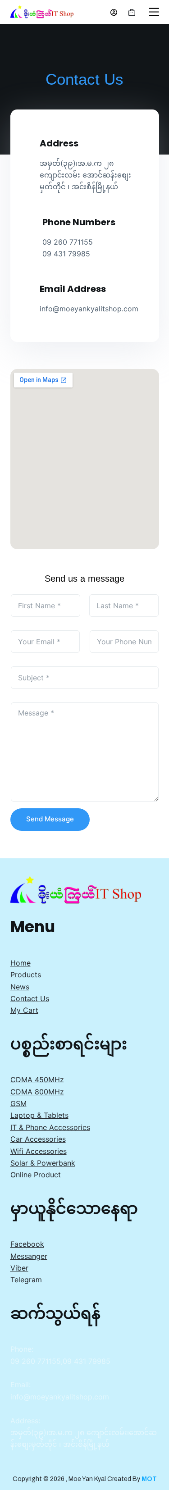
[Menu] (154, 12)
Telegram (26, 1279)
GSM (18, 1103)
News (19, 986)
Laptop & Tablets (39, 1115)
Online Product (35, 1174)
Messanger (28, 1256)
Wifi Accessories (38, 1151)
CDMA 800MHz (37, 1091)
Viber (19, 1267)
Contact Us (29, 998)
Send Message (50, 819)
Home (20, 962)
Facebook (27, 1244)
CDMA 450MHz (37, 1079)
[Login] (113, 12)
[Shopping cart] (131, 12)
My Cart (24, 1010)
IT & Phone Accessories (50, 1127)
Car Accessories (38, 1139)
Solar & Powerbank (42, 1162)
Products (25, 974)
